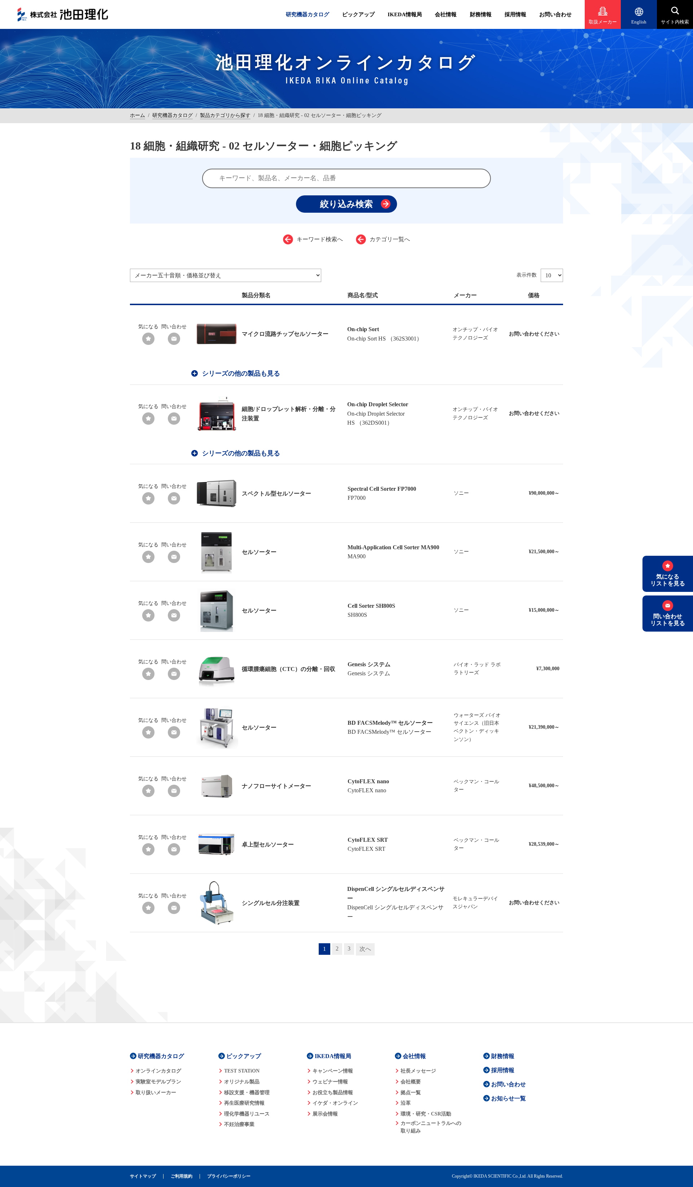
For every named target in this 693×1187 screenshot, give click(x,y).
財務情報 (481, 14)
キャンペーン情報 (333, 1071)
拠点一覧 (411, 1092)
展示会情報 (325, 1114)
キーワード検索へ (320, 239)
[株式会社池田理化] (62, 14)
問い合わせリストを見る (667, 619)
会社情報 (446, 14)
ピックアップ (358, 14)
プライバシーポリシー (228, 1176)
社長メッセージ (418, 1071)
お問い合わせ (555, 14)
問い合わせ (174, 326)
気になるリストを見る (667, 579)
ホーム (137, 115)
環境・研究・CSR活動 (426, 1114)
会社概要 (411, 1081)
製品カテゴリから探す (225, 115)
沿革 (406, 1103)
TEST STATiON (242, 1071)
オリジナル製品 (242, 1081)
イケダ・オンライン (335, 1103)
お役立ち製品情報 (333, 1092)
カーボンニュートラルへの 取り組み (431, 1127)
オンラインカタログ (158, 1071)
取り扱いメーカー (156, 1092)
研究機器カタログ (307, 14)
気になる (148, 326)
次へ (365, 949)
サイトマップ (143, 1176)
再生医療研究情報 (244, 1103)
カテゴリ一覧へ (390, 239)
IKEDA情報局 (405, 14)
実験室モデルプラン (158, 1081)
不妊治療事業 (239, 1124)
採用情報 (515, 14)
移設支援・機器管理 (247, 1092)
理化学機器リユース (247, 1114)
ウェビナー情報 (330, 1081)
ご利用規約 (181, 1176)
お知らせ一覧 (508, 1098)
